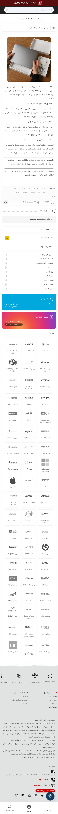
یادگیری (43, 188)
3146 (44, 780)
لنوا (29, 188)
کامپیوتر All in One (46, 259)
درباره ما (54, 704)
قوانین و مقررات (52, 697)
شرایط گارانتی (53, 707)
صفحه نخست (50, 19)
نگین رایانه (22, 188)
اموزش (18, 192)
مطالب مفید (41, 192)
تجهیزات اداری (48, 284)
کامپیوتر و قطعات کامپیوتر (44, 263)
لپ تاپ (35, 188)
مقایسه (25, 704)
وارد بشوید (34, 219)
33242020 (42, 786)
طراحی (53, 196)
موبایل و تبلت (48, 280)
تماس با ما (53, 700)
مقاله (14, 188)
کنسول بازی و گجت (46, 255)
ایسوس (32, 192)
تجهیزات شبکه (48, 289)
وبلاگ (40, 19)
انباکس (25, 192)
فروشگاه (25, 697)
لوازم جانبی (49, 272)
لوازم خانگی (49, 276)
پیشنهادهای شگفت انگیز (20, 700)
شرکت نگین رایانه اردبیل (25, 3)
